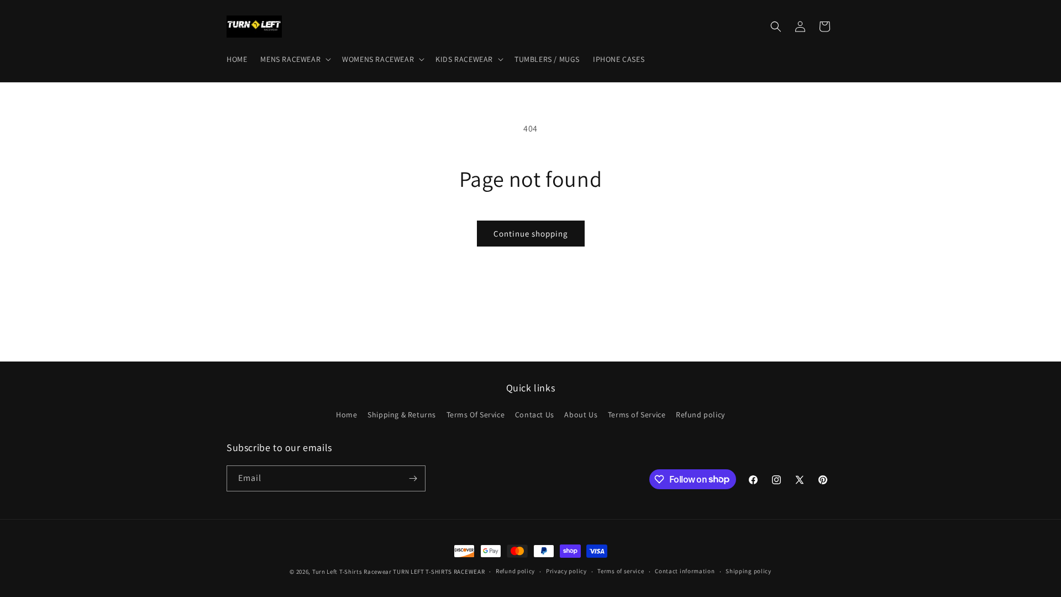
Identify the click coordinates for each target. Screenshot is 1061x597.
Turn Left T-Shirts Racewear (352, 571)
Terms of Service (637, 415)
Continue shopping (530, 233)
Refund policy (700, 415)
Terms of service (620, 571)
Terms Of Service (476, 415)
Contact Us (534, 415)
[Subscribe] (413, 478)
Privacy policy (566, 571)
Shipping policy (748, 571)
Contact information (685, 571)
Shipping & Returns (401, 415)
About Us (580, 415)
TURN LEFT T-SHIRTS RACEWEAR (439, 571)
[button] (294, 59)
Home (346, 415)
